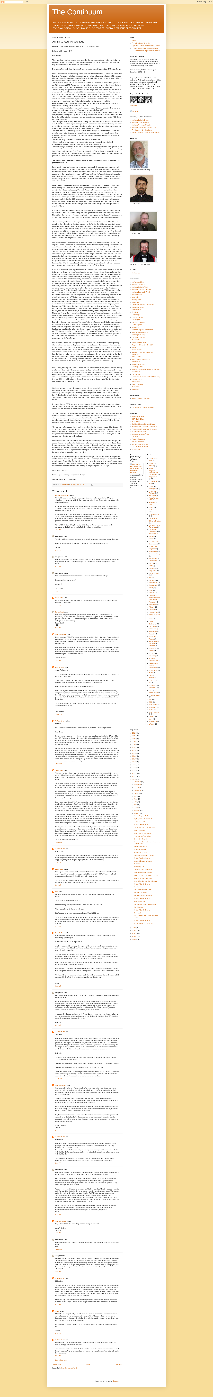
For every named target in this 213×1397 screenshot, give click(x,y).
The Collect (153, 704)
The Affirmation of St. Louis (141, 43)
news (151, 621)
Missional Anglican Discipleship (142, 330)
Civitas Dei (135, 302)
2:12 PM (58, 550)
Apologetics (136, 273)
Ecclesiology (153, 541)
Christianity (153, 518)
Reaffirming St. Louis (141, 839)
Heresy (151, 563)
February (137, 810)
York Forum (135, 387)
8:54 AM (58, 1025)
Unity (151, 719)
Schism (151, 678)
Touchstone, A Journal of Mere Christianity (146, 377)
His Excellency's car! (140, 852)
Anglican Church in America (141, 122)
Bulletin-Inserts (154, 510)
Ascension (152, 495)
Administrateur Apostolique (143, 833)
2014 (134, 768)
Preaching (152, 656)
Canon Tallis (59, 598)
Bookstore (133, 105)
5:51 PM (58, 1305)
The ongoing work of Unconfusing (145, 904)
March (136, 808)
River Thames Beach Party (141, 359)
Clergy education (155, 521)
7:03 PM (58, 661)
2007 (134, 933)
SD (150, 683)
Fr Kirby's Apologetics (139, 432)
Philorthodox (136, 340)
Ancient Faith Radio (138, 416)
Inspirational (153, 585)
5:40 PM (58, 628)
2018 (134, 756)
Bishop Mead (59, 612)
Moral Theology (154, 614)
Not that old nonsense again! (143, 878)
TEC (150, 702)
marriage (152, 595)
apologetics (153, 489)
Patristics (152, 634)
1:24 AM (58, 885)
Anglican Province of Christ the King (144, 127)
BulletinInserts (154, 514)
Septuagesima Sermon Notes (143, 819)
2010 (134, 779)
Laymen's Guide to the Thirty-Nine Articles (146, 46)
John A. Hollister (60, 634)
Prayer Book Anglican (139, 342)
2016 (134, 762)
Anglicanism (153, 477)
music (151, 619)
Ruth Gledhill (136, 362)
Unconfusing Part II (140, 901)
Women (151, 724)
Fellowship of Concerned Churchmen (144, 426)
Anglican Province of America (141, 125)
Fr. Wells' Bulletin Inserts (142, 824)
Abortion (152, 458)
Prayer (151, 653)
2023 (134, 742)
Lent (150, 590)
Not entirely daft (139, 867)
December (137, 782)
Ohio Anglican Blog (138, 335)
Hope (151, 577)
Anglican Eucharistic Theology (142, 292)
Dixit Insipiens (136, 310)
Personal (152, 646)
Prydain (134, 347)
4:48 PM (58, 591)
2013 (134, 770)
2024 (134, 739)
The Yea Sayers (139, 887)
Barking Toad (136, 300)
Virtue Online (136, 382)
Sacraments (153, 670)
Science (152, 680)
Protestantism (153, 661)
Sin (150, 690)
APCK (151, 486)
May (135, 802)
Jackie (57, 1311)
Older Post (118, 1364)
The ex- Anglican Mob (141, 816)
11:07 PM (58, 1249)
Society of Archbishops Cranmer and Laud (146, 369)
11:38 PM (58, 764)
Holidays (152, 568)
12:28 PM (58, 1079)
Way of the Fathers (138, 384)
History (151, 566)
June (136, 799)
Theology (152, 707)
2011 (134, 776)
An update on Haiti (140, 849)
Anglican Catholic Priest (140, 287)
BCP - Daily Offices (138, 419)
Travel (151, 710)
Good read (137, 913)
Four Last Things (154, 554)
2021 (134, 747)
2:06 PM (58, 1130)
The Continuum (77, 12)
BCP (150, 505)
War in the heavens (140, 893)
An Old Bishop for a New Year (143, 923)
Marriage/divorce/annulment (154, 598)
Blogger (115, 1381)
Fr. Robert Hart (60, 721)
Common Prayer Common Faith (144, 827)
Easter (151, 539)
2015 (134, 765)
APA (150, 484)
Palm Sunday (153, 629)
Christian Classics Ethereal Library (143, 424)
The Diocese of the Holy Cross (142, 130)
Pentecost (152, 636)
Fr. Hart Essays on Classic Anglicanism (145, 48)
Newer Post (57, 1364)
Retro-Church (136, 357)
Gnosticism (153, 558)
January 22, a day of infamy (143, 861)
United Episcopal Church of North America (146, 133)
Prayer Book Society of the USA (142, 345)
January (137, 813)
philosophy (153, 648)
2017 (134, 759)
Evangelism (153, 551)
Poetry (151, 651)
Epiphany (152, 549)
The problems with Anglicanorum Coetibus (146, 51)
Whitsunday (153, 721)
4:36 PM (58, 1272)
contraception (153, 534)
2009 (134, 928)
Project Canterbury (138, 442)
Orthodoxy (152, 626)
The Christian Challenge (140, 447)
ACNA (151, 463)
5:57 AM (58, 926)
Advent (151, 466)
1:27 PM (58, 530)
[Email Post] (92, 484)
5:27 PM (58, 605)
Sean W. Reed (59, 667)
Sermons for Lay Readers (140, 444)
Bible (151, 507)
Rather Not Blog (137, 350)
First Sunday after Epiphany (143, 895)
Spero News (136, 372)
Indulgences (153, 583)
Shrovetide (152, 688)
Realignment (153, 663)
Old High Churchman (139, 337)
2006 (134, 936)
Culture (151, 536)
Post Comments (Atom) (69, 1368)
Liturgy (151, 593)
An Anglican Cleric (138, 282)
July (135, 796)
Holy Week (152, 571)
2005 (134, 939)
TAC (150, 700)
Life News (135, 437)
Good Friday (153, 561)
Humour (152, 580)
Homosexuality (154, 573)
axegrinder (135, 297)
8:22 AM (58, 986)
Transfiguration (137, 379)
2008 (134, 930)
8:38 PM (58, 1333)
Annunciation (153, 481)
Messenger (135, 327)
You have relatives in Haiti (142, 890)
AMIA (151, 468)
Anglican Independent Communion (153, 472)
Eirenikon (135, 312)
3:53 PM (58, 1163)
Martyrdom (152, 602)
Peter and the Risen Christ (142, 836)
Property (152, 658)
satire (151, 675)
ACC (150, 461)
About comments (139, 830)
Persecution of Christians (154, 642)
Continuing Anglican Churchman (143, 305)
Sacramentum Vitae (138, 364)
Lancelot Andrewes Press (140, 434)
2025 (134, 736)
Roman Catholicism (153, 666)
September (138, 790)
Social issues (153, 693)
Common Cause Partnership (154, 526)
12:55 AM (58, 842)
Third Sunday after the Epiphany (144, 855)
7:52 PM (58, 1233)
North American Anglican (140, 332)
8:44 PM (58, 1356)
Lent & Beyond (137, 325)
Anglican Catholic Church (140, 120)
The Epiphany (138, 907)
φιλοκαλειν (135, 389)
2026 (134, 733)
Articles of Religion (152, 492)
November (137, 784)
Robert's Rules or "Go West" (141, 398)
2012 (134, 773)
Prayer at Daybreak (138, 439)
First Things (136, 315)
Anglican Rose (137, 295)
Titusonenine (136, 374)
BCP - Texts (136, 422)
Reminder (137, 864)
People (151, 639)
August (136, 793)
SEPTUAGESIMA (139, 822)
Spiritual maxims (154, 695)
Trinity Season (154, 712)
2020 (134, 750)
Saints (151, 673)
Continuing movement (153, 530)
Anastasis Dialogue (138, 284)
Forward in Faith (137, 317)
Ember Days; (153, 546)
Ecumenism (153, 544)
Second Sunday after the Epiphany (145, 881)
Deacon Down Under (62, 495)
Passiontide (153, 631)
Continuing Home (138, 307)
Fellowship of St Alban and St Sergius (144, 429)
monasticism (153, 612)
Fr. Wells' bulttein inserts (142, 858)
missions (152, 609)
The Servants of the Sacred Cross (143, 407)
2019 (134, 753)
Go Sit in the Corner (138, 322)
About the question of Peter (143, 872)
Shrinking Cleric (137, 367)
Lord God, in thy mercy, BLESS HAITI (146, 875)
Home (88, 1364)
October (137, 787)
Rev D (57, 892)
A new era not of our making (143, 870)
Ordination (152, 624)
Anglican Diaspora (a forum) (141, 289)
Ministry (151, 607)
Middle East (153, 604)
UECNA (151, 716)
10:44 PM (58, 714)
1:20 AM (58, 863)
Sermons (152, 685)
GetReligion (136, 320)
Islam (151, 588)
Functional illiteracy (140, 846)
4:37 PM (58, 566)
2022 (134, 745)
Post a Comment (60, 1360)
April (135, 805)
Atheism (152, 502)
